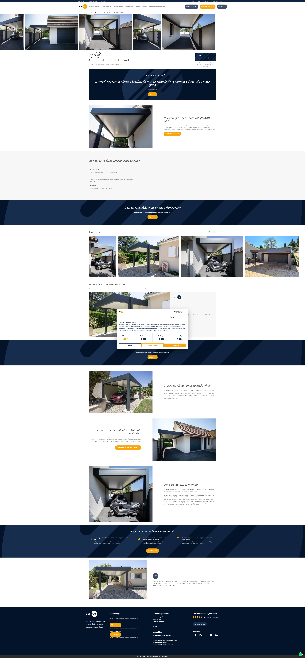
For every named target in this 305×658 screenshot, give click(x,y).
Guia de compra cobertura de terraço (162, 638)
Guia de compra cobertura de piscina (162, 635)
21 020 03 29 (117, 625)
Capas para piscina (157, 619)
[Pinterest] (216, 635)
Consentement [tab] (129, 317)
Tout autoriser (175, 345)
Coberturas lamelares (158, 621)
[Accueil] (82, 8)
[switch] (143, 339)
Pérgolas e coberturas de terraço (161, 624)
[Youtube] (211, 635)
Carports (155, 626)
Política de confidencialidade (153, 656)
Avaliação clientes (213, 617)
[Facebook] (195, 635)
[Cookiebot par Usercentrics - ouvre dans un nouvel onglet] (175, 312)
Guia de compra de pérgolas (160, 642)
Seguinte (151, 217)
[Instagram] (201, 635)
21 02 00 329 (205, 1)
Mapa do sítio (165, 656)
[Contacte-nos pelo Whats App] (301, 654)
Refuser (129, 345)
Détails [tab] (152, 317)
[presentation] (209, 232)
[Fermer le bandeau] (185, 311)
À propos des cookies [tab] (176, 317)
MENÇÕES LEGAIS (141, 656)
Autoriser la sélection (152, 345)
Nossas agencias (201, 624)
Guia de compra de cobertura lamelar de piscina (165, 640)
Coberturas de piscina (158, 617)
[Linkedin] (206, 635)
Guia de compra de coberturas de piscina (163, 644)
